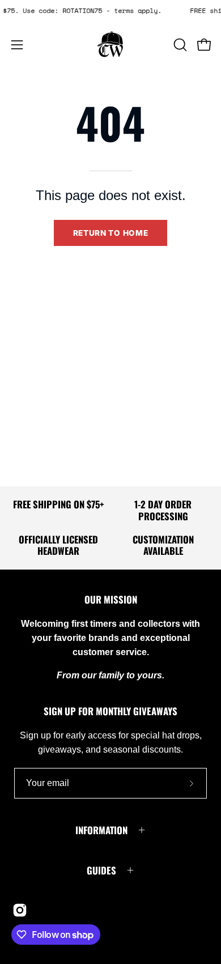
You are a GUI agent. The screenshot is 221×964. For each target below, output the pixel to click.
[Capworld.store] (110, 45)
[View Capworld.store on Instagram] (19, 910)
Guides (101, 870)
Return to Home (110, 232)
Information (101, 830)
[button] (179, 45)
